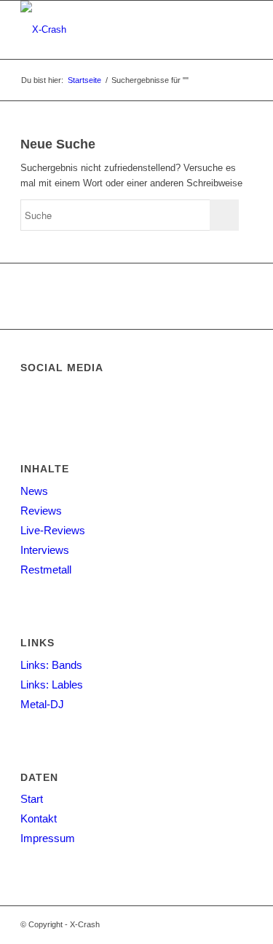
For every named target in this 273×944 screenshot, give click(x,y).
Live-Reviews (52, 530)
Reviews (41, 510)
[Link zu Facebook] (242, 924)
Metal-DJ (42, 704)
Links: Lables (51, 684)
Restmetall (45, 569)
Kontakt (38, 818)
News (34, 491)
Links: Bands (51, 665)
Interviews (44, 550)
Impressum (47, 838)
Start (31, 799)
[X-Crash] (113, 30)
